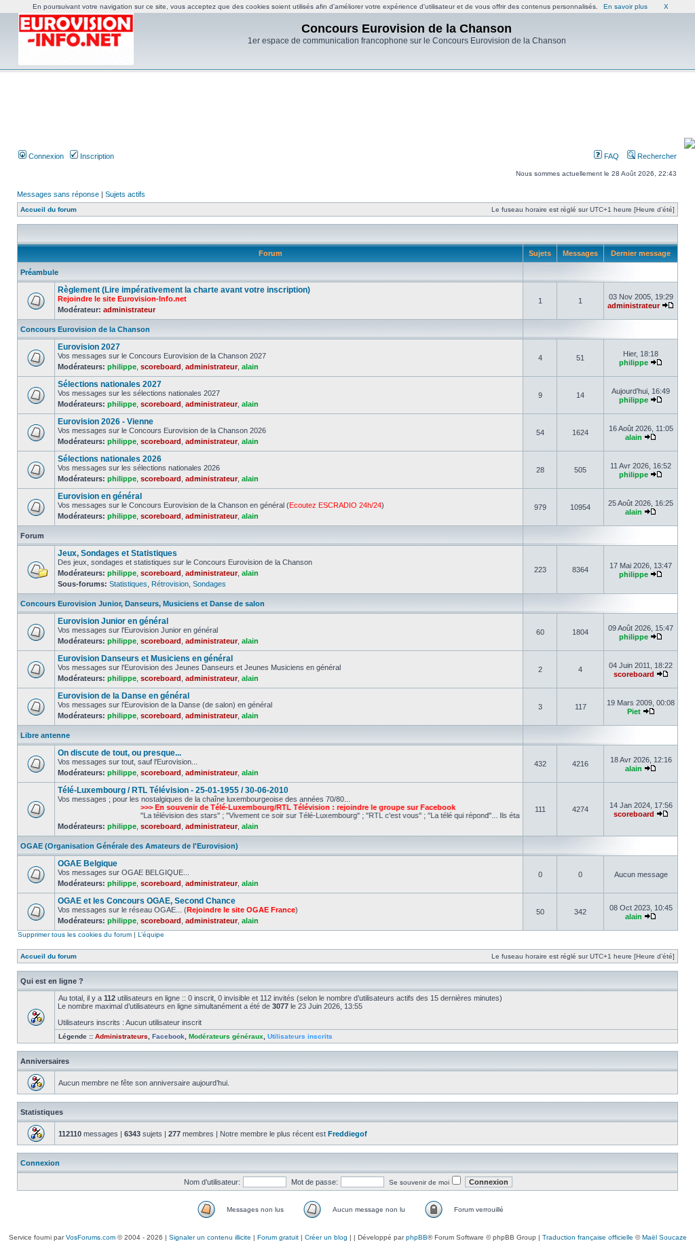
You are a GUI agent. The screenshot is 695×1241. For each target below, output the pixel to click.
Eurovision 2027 (89, 347)
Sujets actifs (125, 194)
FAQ (610, 156)
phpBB (417, 1237)
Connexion (45, 156)
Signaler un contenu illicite (210, 1237)
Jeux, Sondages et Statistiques (117, 553)
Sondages (209, 584)
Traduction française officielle (587, 1237)
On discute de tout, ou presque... (119, 753)
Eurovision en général (100, 496)
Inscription (96, 156)
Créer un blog (326, 1237)
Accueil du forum (48, 209)
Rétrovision (170, 584)
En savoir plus (625, 6)
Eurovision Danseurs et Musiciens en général (145, 658)
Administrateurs (121, 1036)
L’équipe (151, 934)
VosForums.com (90, 1237)
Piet (634, 711)
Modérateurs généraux (226, 1036)
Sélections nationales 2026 (110, 459)
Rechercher (656, 156)
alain (250, 367)
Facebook (168, 1036)
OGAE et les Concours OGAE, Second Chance (147, 901)
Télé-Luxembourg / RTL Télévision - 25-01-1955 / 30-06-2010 (173, 790)
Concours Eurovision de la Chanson (85, 329)
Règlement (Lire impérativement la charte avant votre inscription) (184, 290)
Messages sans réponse (58, 194)
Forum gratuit (278, 1237)
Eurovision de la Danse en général (123, 696)
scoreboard (160, 367)
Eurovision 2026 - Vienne (105, 421)
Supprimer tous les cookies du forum (75, 934)
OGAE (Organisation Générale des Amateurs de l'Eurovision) (129, 846)
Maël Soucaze (664, 1237)
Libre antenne (45, 735)
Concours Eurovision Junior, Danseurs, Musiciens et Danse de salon (142, 603)
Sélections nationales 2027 (110, 384)
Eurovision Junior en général (113, 621)
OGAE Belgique (87, 863)
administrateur (129, 309)
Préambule (39, 272)
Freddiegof (347, 1134)
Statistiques (128, 584)
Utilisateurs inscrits (300, 1036)
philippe (121, 367)
